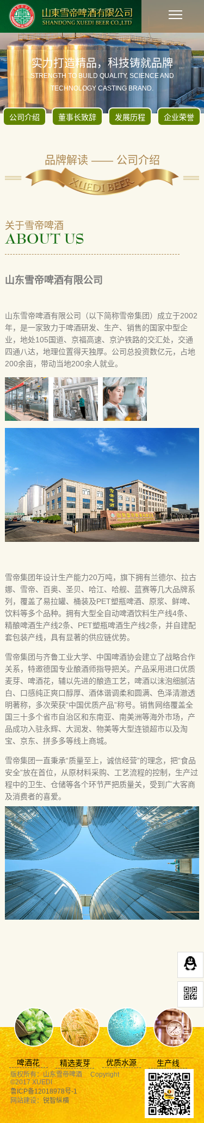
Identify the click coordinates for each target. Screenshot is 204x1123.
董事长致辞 (77, 117)
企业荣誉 (179, 117)
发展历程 (130, 117)
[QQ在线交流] (190, 965)
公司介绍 (24, 117)
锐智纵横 (56, 1100)
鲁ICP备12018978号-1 (43, 1091)
